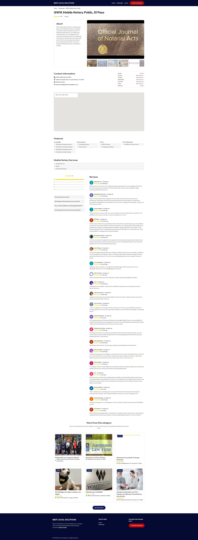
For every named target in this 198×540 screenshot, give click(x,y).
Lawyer (66, 16)
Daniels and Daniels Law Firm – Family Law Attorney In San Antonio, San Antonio (129, 494)
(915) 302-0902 (60, 82)
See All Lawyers (99, 507)
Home (113, 3)
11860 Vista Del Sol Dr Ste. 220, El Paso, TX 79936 (70, 79)
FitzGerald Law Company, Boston (67, 458)
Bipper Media (63, 527)
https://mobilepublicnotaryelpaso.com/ (67, 84)
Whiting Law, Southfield (94, 492)
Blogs (126, 3)
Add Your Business (137, 3)
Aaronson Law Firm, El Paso (95, 458)
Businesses (120, 3)
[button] (142, 39)
